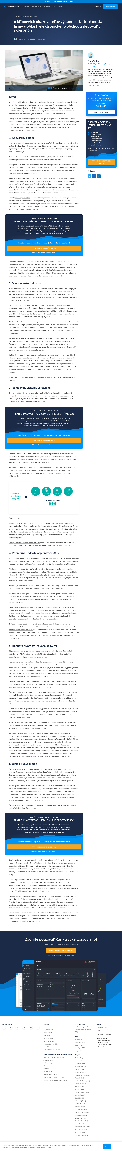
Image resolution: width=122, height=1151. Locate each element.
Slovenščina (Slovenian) (82, 1126)
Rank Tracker (47, 1027)
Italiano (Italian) (80, 1069)
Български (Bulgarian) (82, 1092)
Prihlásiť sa (97, 6)
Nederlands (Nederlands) (83, 1075)
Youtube (11, 1027)
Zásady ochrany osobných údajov (83, 1031)
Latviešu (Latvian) (80, 1118)
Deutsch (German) (80, 1061)
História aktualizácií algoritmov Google (55, 1080)
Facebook (4, 1027)
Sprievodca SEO (48, 1071)
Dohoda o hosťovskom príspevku (53, 1077)
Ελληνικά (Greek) (80, 1101)
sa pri (36, 252)
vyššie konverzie (31, 209)
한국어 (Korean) (80, 1132)
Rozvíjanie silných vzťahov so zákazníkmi (24, 543)
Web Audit (46, 1035)
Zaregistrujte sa (110, 6)
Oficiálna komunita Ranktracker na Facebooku (17, 1027)
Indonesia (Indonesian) (82, 1112)
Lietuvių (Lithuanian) (81, 1115)
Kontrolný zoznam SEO (50, 1044)
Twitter (24, 1027)
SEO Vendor (95, 85)
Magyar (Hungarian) (81, 1109)
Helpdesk (78, 1051)
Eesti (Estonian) (80, 1104)
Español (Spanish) (80, 1063)
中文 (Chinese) (79, 1089)
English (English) (80, 1058)
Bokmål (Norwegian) (81, 1135)
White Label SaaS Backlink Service (53, 1057)
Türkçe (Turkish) (80, 1086)
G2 (37, 1027)
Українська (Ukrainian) (82, 1129)
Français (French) (80, 1066)
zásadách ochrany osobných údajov (41, 1147)
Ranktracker (11, 6)
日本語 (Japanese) (80, 1072)
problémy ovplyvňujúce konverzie (31, 350)
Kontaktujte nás (102, 1027)
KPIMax (17, 518)
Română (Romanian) (81, 1121)
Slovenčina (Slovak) (81, 1124)
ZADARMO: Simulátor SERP (52, 1049)
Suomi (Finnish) (80, 1106)
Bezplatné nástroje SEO (50, 1074)
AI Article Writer (48, 1047)
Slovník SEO (47, 1068)
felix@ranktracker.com (103, 1047)
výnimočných (64, 627)
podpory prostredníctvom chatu (21, 630)
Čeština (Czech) (80, 1095)
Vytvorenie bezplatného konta (44, 248)
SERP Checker (47, 1032)
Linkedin (31, 1027)
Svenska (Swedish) (80, 1083)
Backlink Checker (48, 1038)
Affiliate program (48, 1063)
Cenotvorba (46, 6)
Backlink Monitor (48, 1041)
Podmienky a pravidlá (81, 1027)
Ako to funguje (36, 6)
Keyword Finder (48, 1029)
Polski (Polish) (79, 1078)
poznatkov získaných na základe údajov (50, 745)
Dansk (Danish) (80, 1098)
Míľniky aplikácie (80, 1048)
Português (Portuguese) (82, 1081)
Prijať (107, 1146)
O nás (98, 1030)
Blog (54, 6)
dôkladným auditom (22, 198)
